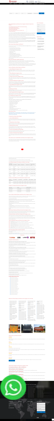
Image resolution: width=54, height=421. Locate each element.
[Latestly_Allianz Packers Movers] (26, 237)
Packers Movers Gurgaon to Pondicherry (31, 317)
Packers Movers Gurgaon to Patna (13, 309)
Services (20, 3)
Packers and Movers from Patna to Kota (14, 294)
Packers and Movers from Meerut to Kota (14, 293)
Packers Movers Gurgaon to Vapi (40, 316)
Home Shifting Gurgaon (11, 112)
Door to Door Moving (20, 405)
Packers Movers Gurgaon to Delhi (13, 302)
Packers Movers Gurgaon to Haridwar (22, 318)
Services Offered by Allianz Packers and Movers (14, 28)
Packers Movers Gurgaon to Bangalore (21, 303)
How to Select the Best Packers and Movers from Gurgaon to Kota (16, 30)
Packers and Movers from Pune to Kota (14, 285)
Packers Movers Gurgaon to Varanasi (41, 312)
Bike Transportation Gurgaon (24, 113)
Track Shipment (19, 412)
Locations (35, 3)
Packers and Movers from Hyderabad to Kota (14, 284)
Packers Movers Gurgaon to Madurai (40, 309)
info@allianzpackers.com (41, 2)
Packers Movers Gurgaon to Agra (13, 303)
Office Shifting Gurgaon (24, 112)
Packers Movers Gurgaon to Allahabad (40, 301)
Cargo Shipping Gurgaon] (31, 113)
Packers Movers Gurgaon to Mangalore (31, 316)
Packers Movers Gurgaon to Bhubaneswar (31, 308)
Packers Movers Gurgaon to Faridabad (12, 306)
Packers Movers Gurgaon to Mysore (13, 315)
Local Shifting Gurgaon (17, 112)
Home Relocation (20, 403)
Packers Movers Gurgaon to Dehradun (31, 304)
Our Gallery (28, 406)
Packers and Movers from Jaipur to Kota (14, 277)
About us (15, 3)
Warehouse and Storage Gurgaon (13, 114)
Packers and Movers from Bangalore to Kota (14, 283)
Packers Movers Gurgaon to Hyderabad (21, 307)
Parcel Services (20, 411)
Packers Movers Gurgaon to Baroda (22, 316)
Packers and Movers (28, 3)
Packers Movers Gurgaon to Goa (40, 310)
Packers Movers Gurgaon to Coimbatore (21, 305)
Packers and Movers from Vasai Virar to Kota (14, 292)
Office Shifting (19, 404)
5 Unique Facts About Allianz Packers (13, 29)
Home (11, 3)
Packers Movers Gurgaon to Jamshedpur (12, 319)
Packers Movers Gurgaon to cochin (22, 317)
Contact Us (12, 5)
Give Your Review (12, 360)
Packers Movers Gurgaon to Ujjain (40, 318)
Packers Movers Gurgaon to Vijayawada (31, 302)
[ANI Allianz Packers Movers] (19, 237)
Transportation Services (20, 406)
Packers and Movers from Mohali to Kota (14, 287)
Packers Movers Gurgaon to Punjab (13, 310)
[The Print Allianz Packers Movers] (12, 237)
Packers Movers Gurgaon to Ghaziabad (12, 304)
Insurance (19, 410)
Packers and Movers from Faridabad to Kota (14, 278)
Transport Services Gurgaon (16, 113)
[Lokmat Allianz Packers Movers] (32, 237)
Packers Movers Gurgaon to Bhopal (13, 312)
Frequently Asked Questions (12, 31)
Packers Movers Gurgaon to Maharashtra (40, 303)
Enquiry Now (41, 3)
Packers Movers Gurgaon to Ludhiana (22, 319)
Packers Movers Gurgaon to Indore (13, 311)
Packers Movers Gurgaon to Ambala (13, 316)
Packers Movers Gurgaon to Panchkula (40, 314)
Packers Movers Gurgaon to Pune (22, 302)
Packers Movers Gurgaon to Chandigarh (12, 314)
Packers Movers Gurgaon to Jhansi (31, 313)
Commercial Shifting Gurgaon (30, 112)
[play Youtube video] (22, 149)
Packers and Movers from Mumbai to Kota (14, 286)
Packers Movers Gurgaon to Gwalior (40, 311)
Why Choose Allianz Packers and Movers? (13, 27)
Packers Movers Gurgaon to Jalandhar (41, 317)
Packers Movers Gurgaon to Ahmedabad (21, 310)
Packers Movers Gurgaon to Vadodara (32, 320)
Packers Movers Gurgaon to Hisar (13, 317)
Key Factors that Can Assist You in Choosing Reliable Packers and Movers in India (41, 46)
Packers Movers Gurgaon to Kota (40, 315)
